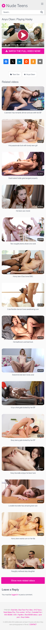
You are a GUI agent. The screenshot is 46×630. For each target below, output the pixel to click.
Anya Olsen (30, 74)
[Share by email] (40, 61)
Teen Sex (16, 74)
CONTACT (33, 624)
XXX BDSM (8, 614)
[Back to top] (42, 625)
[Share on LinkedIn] (20, 61)
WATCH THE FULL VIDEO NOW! (24, 51)
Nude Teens (16, 6)
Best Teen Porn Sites (26, 610)
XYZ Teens (37, 610)
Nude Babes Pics (9, 612)
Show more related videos (23, 580)
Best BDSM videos (31, 614)
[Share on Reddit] (26, 61)
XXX (15, 614)
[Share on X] (13, 61)
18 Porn (28, 612)
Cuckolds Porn (37, 612)
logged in (14, 594)
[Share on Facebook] (6, 61)
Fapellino (21, 614)
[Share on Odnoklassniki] (33, 61)
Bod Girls (14, 610)
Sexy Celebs (25, 617)
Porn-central (20, 612)
